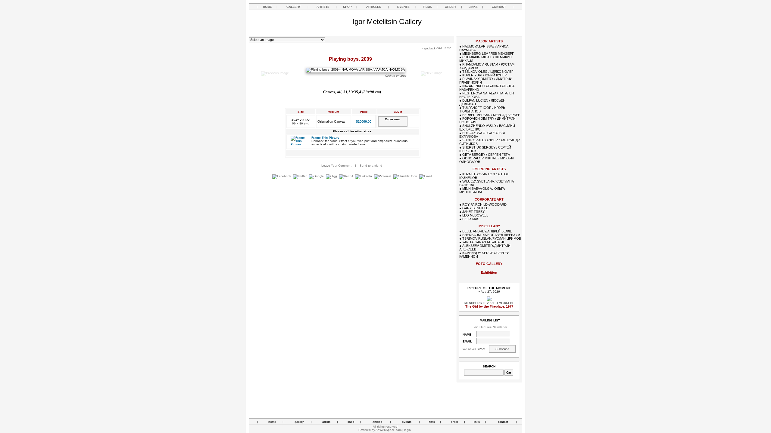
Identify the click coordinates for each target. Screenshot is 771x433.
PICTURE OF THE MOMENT (489, 288)
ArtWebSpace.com (388, 429)
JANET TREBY (473, 211)
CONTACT (499, 6)
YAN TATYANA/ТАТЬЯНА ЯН (483, 242)
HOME (267, 6)
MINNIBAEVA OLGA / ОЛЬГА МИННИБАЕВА (482, 190)
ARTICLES (373, 6)
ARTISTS (323, 6)
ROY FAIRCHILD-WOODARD (484, 204)
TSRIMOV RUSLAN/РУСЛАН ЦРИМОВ (491, 238)
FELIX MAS (470, 219)
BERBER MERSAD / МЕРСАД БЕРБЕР (491, 115)
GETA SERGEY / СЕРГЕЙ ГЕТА (486, 154)
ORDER (450, 6)
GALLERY (293, 6)
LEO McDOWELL (475, 215)
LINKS (473, 6)
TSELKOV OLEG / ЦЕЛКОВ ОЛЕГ (487, 71)
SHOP (347, 6)
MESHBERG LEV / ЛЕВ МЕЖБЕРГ (488, 53)
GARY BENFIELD (475, 208)
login (407, 429)
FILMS (427, 6)
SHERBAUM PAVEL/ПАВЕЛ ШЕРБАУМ (491, 235)
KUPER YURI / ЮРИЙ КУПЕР (484, 75)
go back (429, 48)
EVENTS (403, 6)
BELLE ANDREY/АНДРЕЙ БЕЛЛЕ (487, 231)
